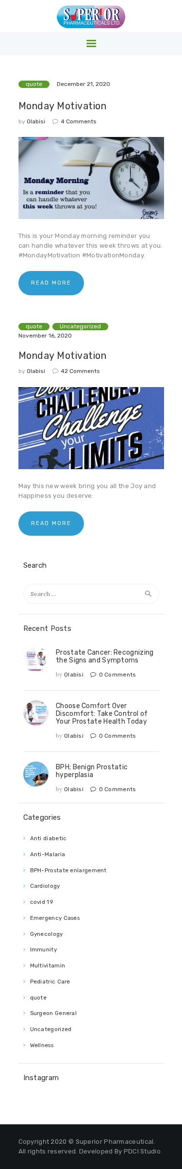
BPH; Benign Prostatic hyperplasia (92, 771)
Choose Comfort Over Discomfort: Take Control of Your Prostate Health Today (102, 713)
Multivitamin (48, 965)
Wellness (41, 1045)
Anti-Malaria (48, 854)
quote (34, 84)
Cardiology (45, 885)
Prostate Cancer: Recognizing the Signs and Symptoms (104, 656)
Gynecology (46, 934)
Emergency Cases (55, 918)
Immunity (43, 949)
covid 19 (41, 901)
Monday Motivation (62, 106)
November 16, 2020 (45, 335)
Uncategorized (80, 326)
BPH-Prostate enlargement (68, 870)
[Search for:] (91, 593)
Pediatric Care (50, 981)
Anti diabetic (48, 838)
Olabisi (37, 121)
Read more (51, 283)
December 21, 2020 (83, 84)
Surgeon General (53, 1013)
